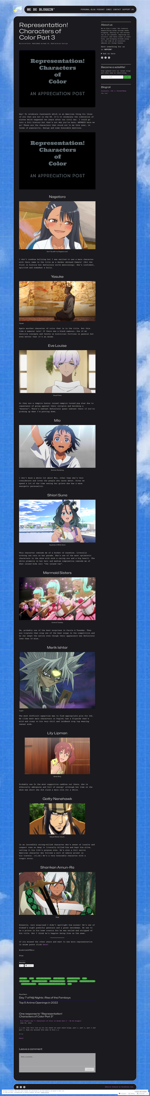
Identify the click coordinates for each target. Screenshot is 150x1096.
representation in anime (87, 981)
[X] (106, 58)
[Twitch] (102, 58)
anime (31, 978)
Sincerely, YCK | (108, 91)
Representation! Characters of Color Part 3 (52, 983)
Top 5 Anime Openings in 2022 (38, 1002)
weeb (69, 983)
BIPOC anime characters (43, 978)
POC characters (24, 981)
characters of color (73, 978)
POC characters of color (57, 981)
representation (72, 981)
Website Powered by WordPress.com (119, 1087)
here (45, 945)
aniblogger (23, 978)
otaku (84, 978)
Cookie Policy (45, 1092)
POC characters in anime (39, 981)
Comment (89, 1069)
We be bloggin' (41, 9)
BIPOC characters (59, 978)
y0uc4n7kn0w (26, 43)
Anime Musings (62, 43)
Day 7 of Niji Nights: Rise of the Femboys (45, 997)
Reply (21, 1038)
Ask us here (109, 54)
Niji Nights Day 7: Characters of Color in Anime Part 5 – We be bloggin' (51, 1021)
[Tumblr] (109, 58)
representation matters (28, 983)
